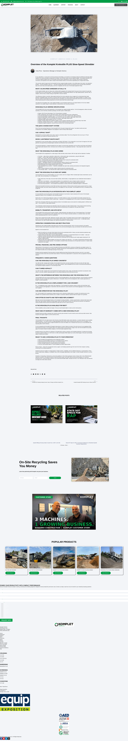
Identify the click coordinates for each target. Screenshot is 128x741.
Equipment (2, 602)
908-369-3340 (6, 630)
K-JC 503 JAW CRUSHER (10, 570)
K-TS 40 (4, 615)
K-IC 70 (4, 608)
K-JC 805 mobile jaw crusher (64, 197)
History (1, 640)
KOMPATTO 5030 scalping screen (85, 570)
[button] (119, 1)
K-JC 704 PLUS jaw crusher (35, 570)
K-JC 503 (4, 603)
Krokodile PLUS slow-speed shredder (60, 83)
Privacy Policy (3, 646)
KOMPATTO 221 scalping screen (60, 570)
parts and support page (42, 314)
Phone (1, 592)
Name (1, 589)
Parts (1, 636)
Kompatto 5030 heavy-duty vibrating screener (51, 201)
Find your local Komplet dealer (61, 307)
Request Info (6, 620)
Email (1, 599)
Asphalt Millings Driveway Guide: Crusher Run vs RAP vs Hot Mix (46, 442)
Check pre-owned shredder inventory (46, 340)
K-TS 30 (4, 614)
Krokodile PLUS (5, 609)
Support (1, 635)
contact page (78, 332)
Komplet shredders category (49, 328)
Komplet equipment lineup (65, 328)
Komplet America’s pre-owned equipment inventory (68, 248)
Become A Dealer (3, 642)
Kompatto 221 (5, 610)
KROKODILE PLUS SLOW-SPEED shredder (110, 570)
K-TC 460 (4, 616)
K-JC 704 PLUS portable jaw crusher (49, 197)
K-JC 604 (4, 604)
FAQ (1, 648)
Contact (1, 641)
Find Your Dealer (3, 644)
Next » (66, 445)
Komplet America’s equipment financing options (46, 252)
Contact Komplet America (43, 343)
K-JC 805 (56, 332)
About (1, 639)
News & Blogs (3, 645)
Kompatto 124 (5, 613)
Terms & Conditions (4, 647)
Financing (2, 638)
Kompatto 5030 (64, 332)
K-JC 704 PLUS (50, 332)
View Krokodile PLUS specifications (45, 339)
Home (1, 633)
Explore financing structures (44, 341)
